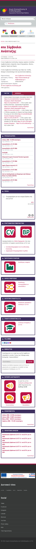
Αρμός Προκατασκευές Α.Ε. (10, 165)
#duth (12, 101)
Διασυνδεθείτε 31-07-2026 (9, 144)
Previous (29, 215)
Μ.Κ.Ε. (14, 490)
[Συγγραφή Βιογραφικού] (10, 237)
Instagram (3, 510)
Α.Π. (32, 202)
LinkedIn (3, 513)
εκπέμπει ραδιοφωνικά (25, 383)
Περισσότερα (30, 185)
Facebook (3, 507)
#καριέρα (27, 99)
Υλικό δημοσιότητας (6, 531)
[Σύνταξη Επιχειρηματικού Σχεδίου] (26, 237)
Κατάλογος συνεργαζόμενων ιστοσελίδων (23, 284)
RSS (2, 527)
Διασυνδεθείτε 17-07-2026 (9, 161)
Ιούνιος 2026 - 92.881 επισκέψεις (11, 417)
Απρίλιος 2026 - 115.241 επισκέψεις (12, 421)
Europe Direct (19, 490)
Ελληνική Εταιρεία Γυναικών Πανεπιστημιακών (15, 157)
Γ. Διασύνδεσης (8, 490)
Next (32, 215)
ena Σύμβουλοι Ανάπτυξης (23, 75)
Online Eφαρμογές (19, 241)
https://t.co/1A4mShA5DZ (11, 99)
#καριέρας (7, 101)
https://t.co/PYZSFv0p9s (24, 121)
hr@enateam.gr (20, 79)
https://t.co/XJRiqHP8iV (11, 106)
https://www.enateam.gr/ (22, 77)
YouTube (3, 520)
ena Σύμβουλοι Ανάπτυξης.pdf (12, 85)
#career (22, 99)
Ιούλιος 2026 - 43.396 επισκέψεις (11, 140)
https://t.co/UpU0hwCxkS (11, 102)
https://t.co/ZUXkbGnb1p (23, 123)
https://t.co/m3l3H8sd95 (25, 114)
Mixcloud (3, 517)
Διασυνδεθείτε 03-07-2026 (9, 180)
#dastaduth (17, 101)
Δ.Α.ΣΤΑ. (2, 490)
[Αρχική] (18, 14)
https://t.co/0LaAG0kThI (11, 117)
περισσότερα (30, 127)
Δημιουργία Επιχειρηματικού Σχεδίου (17, 251)
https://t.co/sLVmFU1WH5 (11, 110)
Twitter (2, 503)
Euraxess (25, 490)
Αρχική (3, 41)
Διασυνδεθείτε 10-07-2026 (9, 169)
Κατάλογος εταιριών (24, 262)
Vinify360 (4, 152)
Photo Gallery (4, 524)
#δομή (23, 108)
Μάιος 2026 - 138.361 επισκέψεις (11, 419)
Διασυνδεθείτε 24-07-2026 (9, 148)
